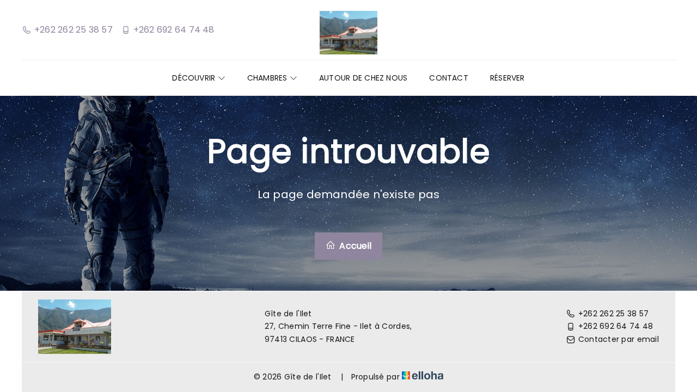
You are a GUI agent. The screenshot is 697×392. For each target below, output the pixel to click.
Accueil (354, 246)
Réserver (507, 77)
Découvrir (194, 77)
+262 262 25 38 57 (613, 313)
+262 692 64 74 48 (615, 326)
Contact (448, 77)
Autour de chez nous (363, 77)
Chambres (268, 77)
